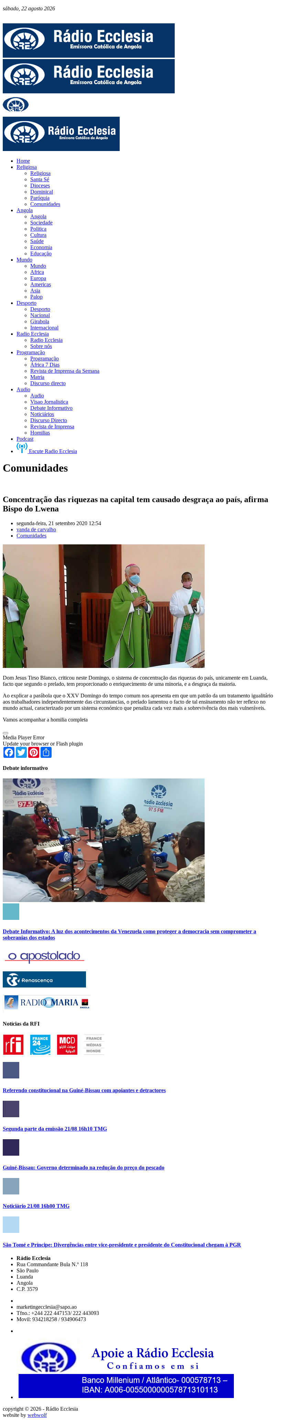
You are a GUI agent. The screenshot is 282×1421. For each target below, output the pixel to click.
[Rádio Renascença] (44, 986)
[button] (5, 733)
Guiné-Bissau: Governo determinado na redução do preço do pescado (83, 1167)
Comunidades (31, 536)
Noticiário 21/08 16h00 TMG (36, 1206)
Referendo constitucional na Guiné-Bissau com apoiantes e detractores (84, 1090)
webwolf (37, 1415)
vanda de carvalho (36, 529)
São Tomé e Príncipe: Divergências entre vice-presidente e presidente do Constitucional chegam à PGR (122, 1245)
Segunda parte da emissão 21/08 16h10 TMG (55, 1129)
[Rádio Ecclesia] (89, 56)
